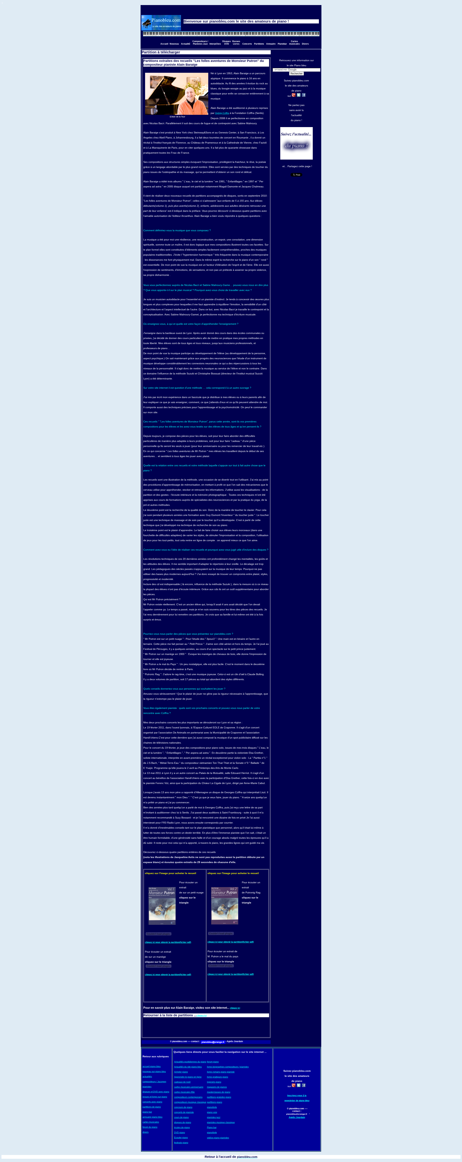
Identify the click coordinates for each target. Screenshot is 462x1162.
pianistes (147, 1086)
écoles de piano (182, 1127)
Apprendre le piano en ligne (188, 1077)
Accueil (164, 44)
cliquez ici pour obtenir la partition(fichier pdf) (168, 942)
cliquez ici (235, 1008)
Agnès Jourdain (297, 1117)
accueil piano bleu (152, 1066)
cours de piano (181, 1117)
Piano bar (212, 1127)
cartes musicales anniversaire (188, 1087)
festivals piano (181, 1142)
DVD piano (179, 1132)
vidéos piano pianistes (218, 1138)
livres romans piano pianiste (221, 1072)
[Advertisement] (206, 1026)
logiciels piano (214, 1082)
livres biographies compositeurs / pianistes (228, 1067)
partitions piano (214, 1102)
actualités (147, 1076)
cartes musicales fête (184, 1092)
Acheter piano (181, 1072)
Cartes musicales (294, 42)
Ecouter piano (181, 1137)
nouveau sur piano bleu (154, 1071)
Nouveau (174, 44)
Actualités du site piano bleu (188, 1067)
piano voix (212, 1112)
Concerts (247, 44)
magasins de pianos (217, 1087)
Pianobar (282, 44)
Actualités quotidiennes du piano (190, 1062)
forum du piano (150, 1127)
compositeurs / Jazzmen (154, 1081)
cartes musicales (151, 1122)
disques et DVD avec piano (156, 1092)
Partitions (259, 44)
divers (146, 1132)
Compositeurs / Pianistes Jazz (200, 42)
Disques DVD (226, 42)
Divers (305, 44)
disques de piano (182, 1122)
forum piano (213, 1062)
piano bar (147, 1112)
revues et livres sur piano (155, 1097)
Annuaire (271, 44)
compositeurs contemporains (188, 1097)
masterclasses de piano (218, 1092)
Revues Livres (236, 42)
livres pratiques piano (217, 1077)
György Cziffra (222, 113)
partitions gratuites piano (219, 1097)
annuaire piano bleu (152, 1117)
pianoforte (212, 1107)
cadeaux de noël (182, 1082)
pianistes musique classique (221, 1122)
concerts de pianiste (184, 1112)
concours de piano (183, 1107)
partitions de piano (152, 1107)
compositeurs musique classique (190, 1102)
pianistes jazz (213, 1117)
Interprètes (215, 44)
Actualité (185, 44)
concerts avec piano (152, 1102)
